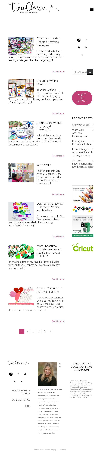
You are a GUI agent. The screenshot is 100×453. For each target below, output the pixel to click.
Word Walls (44, 165)
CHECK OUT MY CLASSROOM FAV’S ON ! (81, 366)
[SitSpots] (82, 209)
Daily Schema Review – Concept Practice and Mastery (50, 207)
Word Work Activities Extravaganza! (79, 132)
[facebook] (86, 40)
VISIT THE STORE (82, 98)
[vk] (82, 54)
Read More (57, 71)
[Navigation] (91, 9)
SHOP (27, 406)
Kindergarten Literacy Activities (81, 143)
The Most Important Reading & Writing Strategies (49, 42)
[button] (90, 72)
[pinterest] (79, 47)
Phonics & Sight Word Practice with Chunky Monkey (82, 152)
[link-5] (86, 47)
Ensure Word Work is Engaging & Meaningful (49, 126)
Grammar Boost (80, 124)
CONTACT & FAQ (20, 399)
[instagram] (79, 40)
